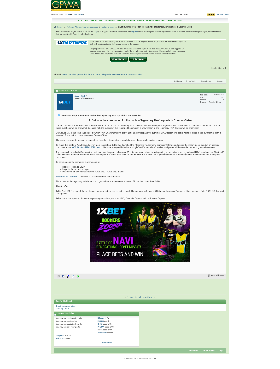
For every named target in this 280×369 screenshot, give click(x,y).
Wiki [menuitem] (101, 20)
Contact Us (193, 350)
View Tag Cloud (62, 309)
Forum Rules (106, 343)
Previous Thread (134, 297)
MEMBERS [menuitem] (149, 20)
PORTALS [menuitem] (140, 20)
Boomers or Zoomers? (67, 176)
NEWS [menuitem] (169, 20)
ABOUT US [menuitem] (177, 20)
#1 (223, 90)
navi (63, 306)
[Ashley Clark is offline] (65, 102)
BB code (101, 318)
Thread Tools (190, 81)
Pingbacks (60, 336)
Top (220, 350)
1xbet (58, 306)
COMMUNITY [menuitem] (110, 20)
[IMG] (100, 324)
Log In (67, 14)
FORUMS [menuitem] (93, 20)
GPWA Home (209, 350)
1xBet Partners (108, 27)
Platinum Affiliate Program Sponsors (82, 27)
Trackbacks (102, 333)
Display (219, 81)
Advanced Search (223, 14)
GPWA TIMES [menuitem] (160, 20)
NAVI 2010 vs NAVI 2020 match (87, 147)
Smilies (101, 321)
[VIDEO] (101, 327)
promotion (71, 306)
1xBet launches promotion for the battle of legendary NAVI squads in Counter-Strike (102, 74)
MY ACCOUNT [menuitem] (83, 20)
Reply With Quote (217, 275)
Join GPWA (78, 14)
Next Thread (148, 297)
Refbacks (60, 339)
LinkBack (177, 81)
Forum (60, 27)
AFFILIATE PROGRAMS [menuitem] (126, 20)
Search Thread (206, 81)
